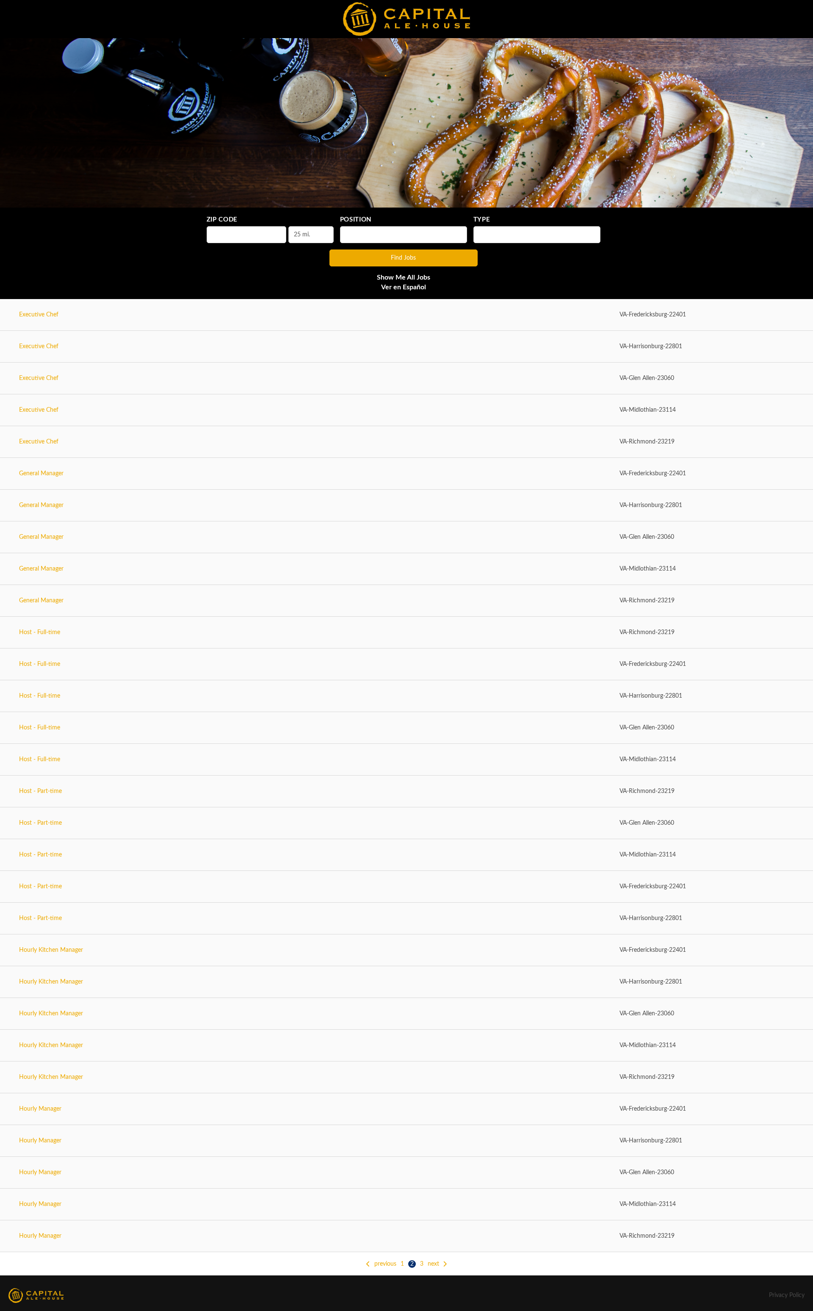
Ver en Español (403, 287)
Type (481, 219)
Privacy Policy (787, 1295)
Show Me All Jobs (403, 277)
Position (356, 219)
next (433, 1264)
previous (385, 1264)
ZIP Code (222, 219)
